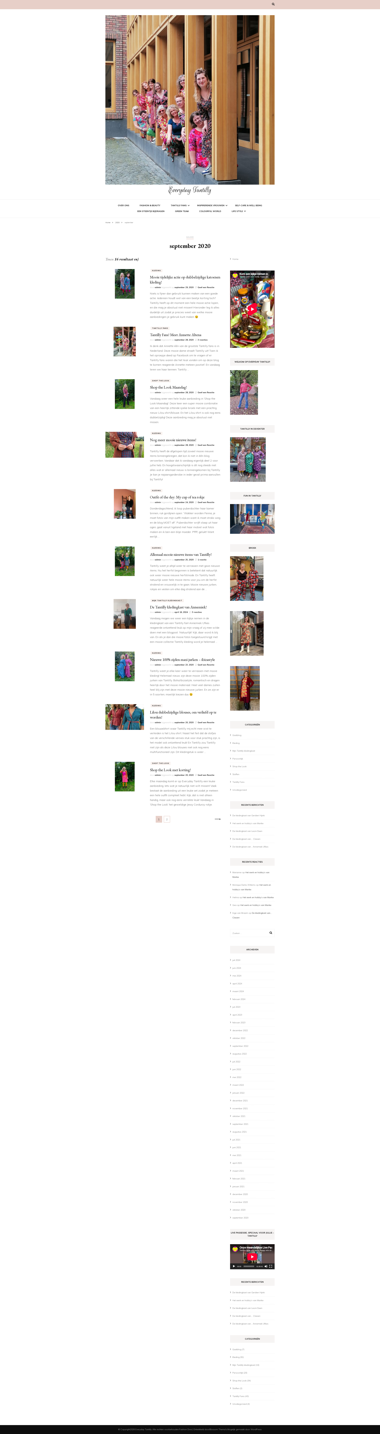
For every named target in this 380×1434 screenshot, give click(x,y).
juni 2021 (236, 1147)
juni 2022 (236, 1069)
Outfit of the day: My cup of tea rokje (177, 497)
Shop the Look (160, 381)
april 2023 (237, 1014)
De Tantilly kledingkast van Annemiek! (178, 607)
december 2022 (240, 1030)
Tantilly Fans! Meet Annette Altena (175, 334)
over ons (123, 205)
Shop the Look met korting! (170, 769)
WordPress (256, 1429)
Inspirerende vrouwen (210, 205)
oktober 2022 (238, 1038)
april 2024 (237, 983)
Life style (237, 211)
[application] (252, 1256)
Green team (182, 211)
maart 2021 (238, 1171)
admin (158, 287)
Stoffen (235, 774)
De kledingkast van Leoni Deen (247, 831)
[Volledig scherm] (270, 1266)
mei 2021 (236, 1155)
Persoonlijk (237, 758)
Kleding (156, 270)
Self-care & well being (248, 205)
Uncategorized (239, 790)
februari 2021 (238, 1178)
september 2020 (240, 1217)
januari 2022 (238, 1093)
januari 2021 (238, 1186)
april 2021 (237, 1163)
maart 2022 (238, 1085)
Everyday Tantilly (190, 190)
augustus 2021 (239, 1131)
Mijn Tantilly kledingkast (167, 600)
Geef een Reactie (206, 287)
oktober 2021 (238, 1116)
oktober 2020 (238, 1210)
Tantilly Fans (179, 205)
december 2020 (240, 1194)
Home (235, 259)
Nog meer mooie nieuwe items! (173, 439)
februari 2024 (238, 999)
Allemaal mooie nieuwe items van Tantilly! (181, 554)
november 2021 (240, 1108)
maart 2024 (238, 991)
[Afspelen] (233, 1266)
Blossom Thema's (218, 1429)
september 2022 (240, 1046)
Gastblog (236, 735)
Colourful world (210, 211)
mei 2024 (236, 975)
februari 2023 (238, 1022)
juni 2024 (236, 968)
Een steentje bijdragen (150, 211)
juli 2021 (236, 1139)
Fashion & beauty (150, 205)
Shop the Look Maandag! (168, 387)
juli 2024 (236, 960)
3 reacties (203, 340)
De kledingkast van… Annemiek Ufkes (250, 846)
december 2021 (240, 1100)
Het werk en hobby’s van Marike (247, 823)
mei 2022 (236, 1077)
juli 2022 (236, 1061)
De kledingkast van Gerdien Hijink (248, 815)
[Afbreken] (266, 1266)
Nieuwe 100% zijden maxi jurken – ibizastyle (182, 659)
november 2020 (240, 1202)
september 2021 (240, 1124)
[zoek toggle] (273, 4)
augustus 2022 (239, 1053)
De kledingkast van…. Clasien (246, 839)
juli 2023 (236, 1007)
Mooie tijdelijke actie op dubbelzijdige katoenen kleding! (185, 280)
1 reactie (202, 559)
